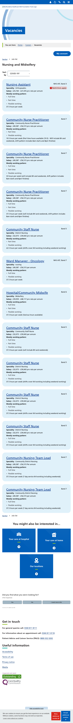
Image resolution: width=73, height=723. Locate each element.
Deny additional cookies (55, 716)
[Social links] (59, 2)
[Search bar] (64, 2)
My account (62, 53)
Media (5, 667)
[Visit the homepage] (19, 7)
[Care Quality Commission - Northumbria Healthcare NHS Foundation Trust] (11, 678)
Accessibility (7, 652)
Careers (28, 45)
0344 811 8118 (48, 633)
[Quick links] (55, 2)
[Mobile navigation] (69, 2)
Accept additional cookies (65, 716)
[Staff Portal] (50, 2)
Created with (8, 607)
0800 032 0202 (46, 638)
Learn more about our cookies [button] (13, 718)
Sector (5, 59)
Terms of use (7, 657)
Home (20, 45)
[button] (12, 602)
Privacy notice (8, 662)
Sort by (4, 73)
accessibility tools (36, 708)
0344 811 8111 (30, 628)
